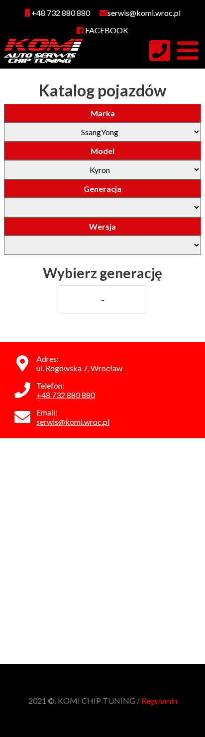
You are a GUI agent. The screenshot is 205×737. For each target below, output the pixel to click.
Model (102, 151)
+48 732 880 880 (60, 12)
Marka (103, 113)
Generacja (102, 188)
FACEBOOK (106, 30)
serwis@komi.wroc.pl (72, 421)
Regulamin (159, 700)
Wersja (102, 226)
